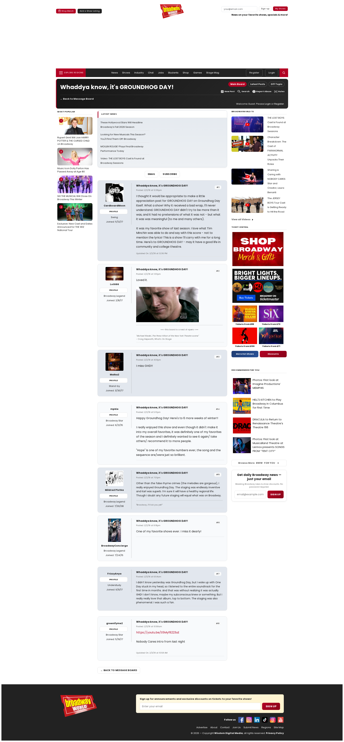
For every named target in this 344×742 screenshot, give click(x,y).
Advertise (201, 727)
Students (173, 72)
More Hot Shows (245, 353)
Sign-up (265, 8)
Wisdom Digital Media (228, 733)
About (213, 727)
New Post (229, 91)
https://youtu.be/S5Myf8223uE (157, 632)
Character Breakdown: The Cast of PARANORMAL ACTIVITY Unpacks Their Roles (276, 150)
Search (246, 91)
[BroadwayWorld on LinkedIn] (257, 720)
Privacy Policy (275, 733)
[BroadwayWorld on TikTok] (265, 720)
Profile (113, 211)
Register (254, 72)
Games (197, 72)
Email (151, 174)
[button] (284, 72)
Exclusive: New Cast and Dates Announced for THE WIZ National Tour (74, 218)
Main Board (237, 84)
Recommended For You (245, 370)
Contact (225, 727)
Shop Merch (67, 10)
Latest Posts (257, 84)
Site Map (279, 727)
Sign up (275, 494)
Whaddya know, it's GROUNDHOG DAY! (162, 185)
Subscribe (170, 174)
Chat (151, 72)
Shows (126, 72)
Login (272, 72)
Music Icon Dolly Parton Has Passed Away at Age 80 (73, 161)
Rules (281, 91)
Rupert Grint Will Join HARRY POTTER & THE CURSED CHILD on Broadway (73, 132)
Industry (139, 72)
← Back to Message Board (77, 99)
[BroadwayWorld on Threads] (272, 720)
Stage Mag (212, 72)
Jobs (161, 72)
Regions (266, 727)
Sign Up (271, 706)
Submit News (251, 727)
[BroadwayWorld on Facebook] (241, 720)
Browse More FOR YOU (256, 463)
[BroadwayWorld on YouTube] (280, 720)
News (114, 72)
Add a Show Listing (90, 10)
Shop (186, 72)
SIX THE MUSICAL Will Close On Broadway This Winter (74, 189)
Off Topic (276, 84)
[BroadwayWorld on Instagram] (249, 720)
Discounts (273, 353)
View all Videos (240, 219)
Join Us (236, 727)
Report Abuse (263, 91)
